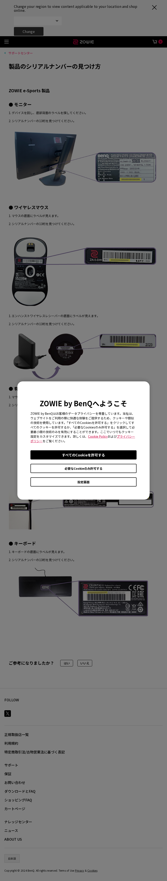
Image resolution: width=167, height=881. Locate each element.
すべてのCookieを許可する (83, 455)
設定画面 (83, 482)
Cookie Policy (98, 436)
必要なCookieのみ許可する (83, 468)
